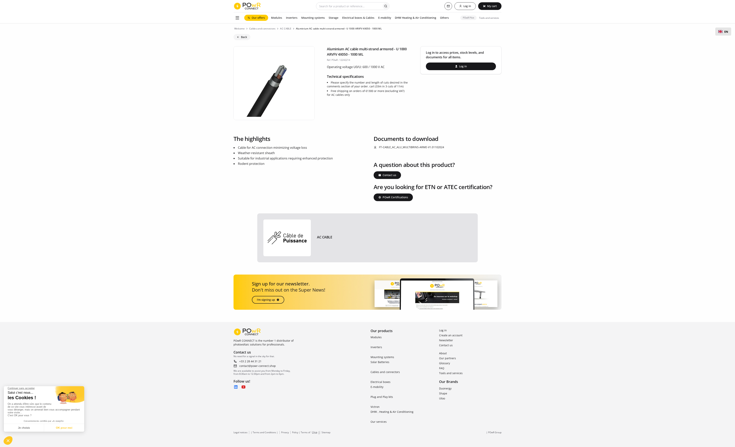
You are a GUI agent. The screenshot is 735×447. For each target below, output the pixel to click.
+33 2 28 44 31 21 (250, 361)
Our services (379, 421)
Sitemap (326, 432)
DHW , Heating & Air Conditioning (392, 412)
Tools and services (451, 373)
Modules (376, 337)
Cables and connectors (385, 372)
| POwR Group (493, 432)
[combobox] (723, 32)
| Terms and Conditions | (264, 432)
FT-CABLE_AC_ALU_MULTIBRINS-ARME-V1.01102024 (411, 147)
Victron (375, 407)
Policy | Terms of (301, 432)
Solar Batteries (380, 362)
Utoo (442, 398)
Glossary (444, 363)
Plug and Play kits (382, 397)
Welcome (239, 28)
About (443, 353)
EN (726, 31)
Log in (443, 330)
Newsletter (446, 340)
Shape (443, 393)
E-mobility (377, 387)
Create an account (450, 335)
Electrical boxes (380, 382)
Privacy (285, 432)
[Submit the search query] (386, 6)
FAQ (441, 368)
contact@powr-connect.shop (257, 366)
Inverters (376, 347)
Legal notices (240, 432)
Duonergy (445, 388)
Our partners (447, 358)
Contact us (446, 345)
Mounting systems (382, 357)
